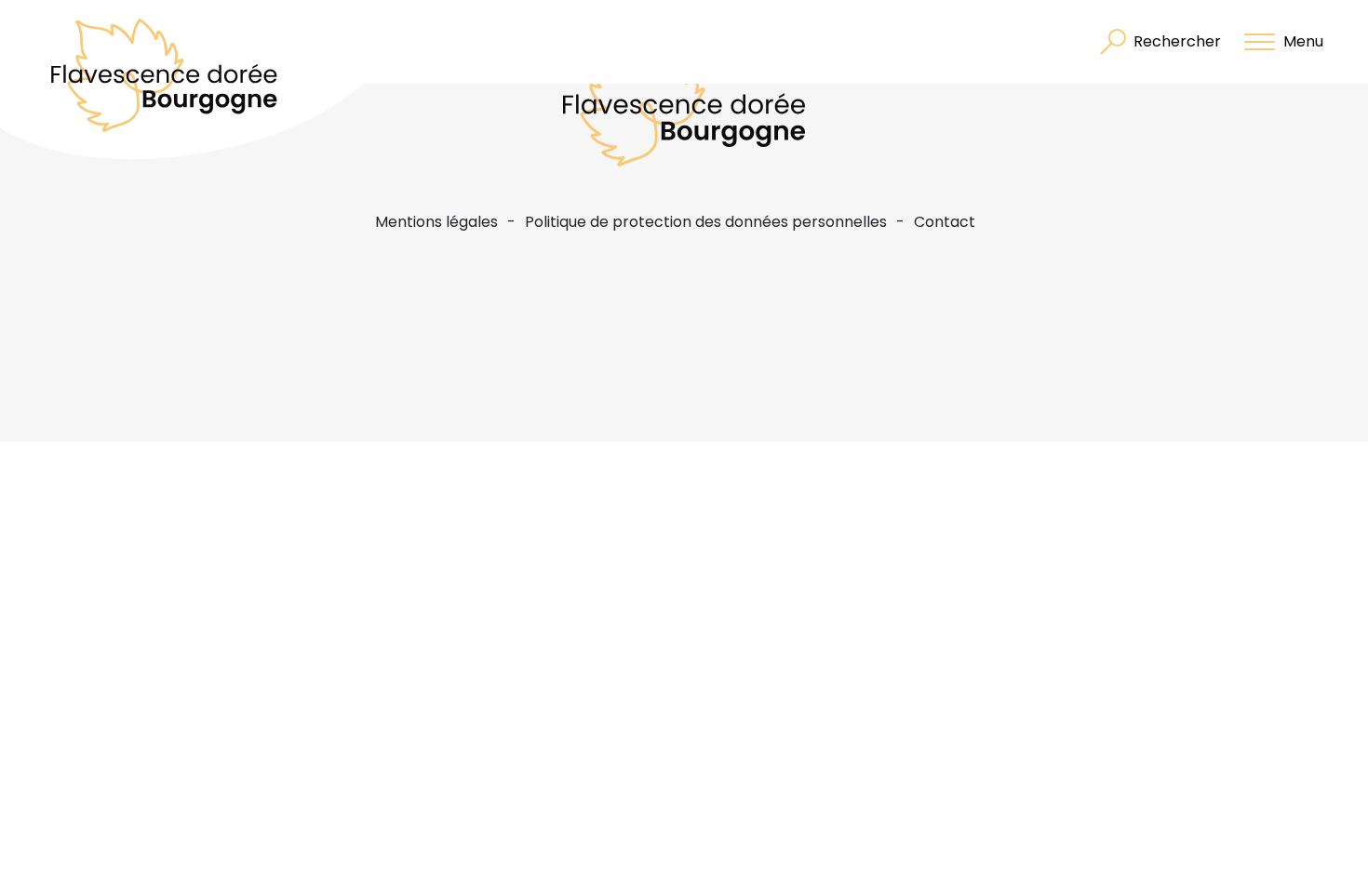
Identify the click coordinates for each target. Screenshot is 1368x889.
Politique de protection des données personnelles (706, 221)
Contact (944, 221)
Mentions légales (436, 221)
